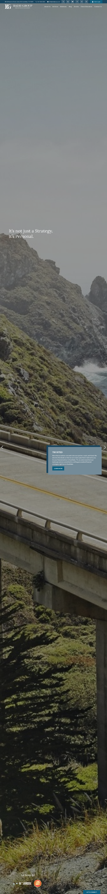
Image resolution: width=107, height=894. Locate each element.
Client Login (97, 1)
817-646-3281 (41, 1)
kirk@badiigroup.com (54, 1)
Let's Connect (92, 892)
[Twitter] (63, 1)
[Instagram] (86, 1)
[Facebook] (77, 1)
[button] (47, 6)
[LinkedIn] (68, 1)
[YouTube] (72, 1)
